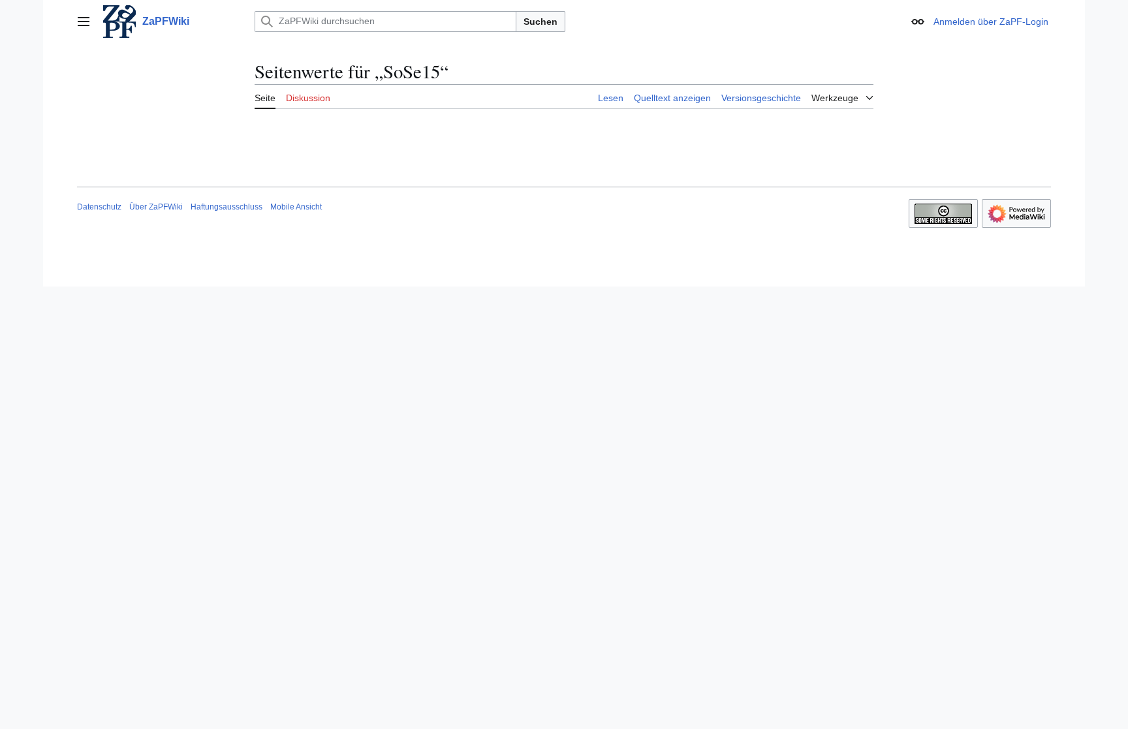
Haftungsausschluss (226, 206)
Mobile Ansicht (296, 206)
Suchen (540, 21)
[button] (83, 21)
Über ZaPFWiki (156, 206)
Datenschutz (99, 206)
